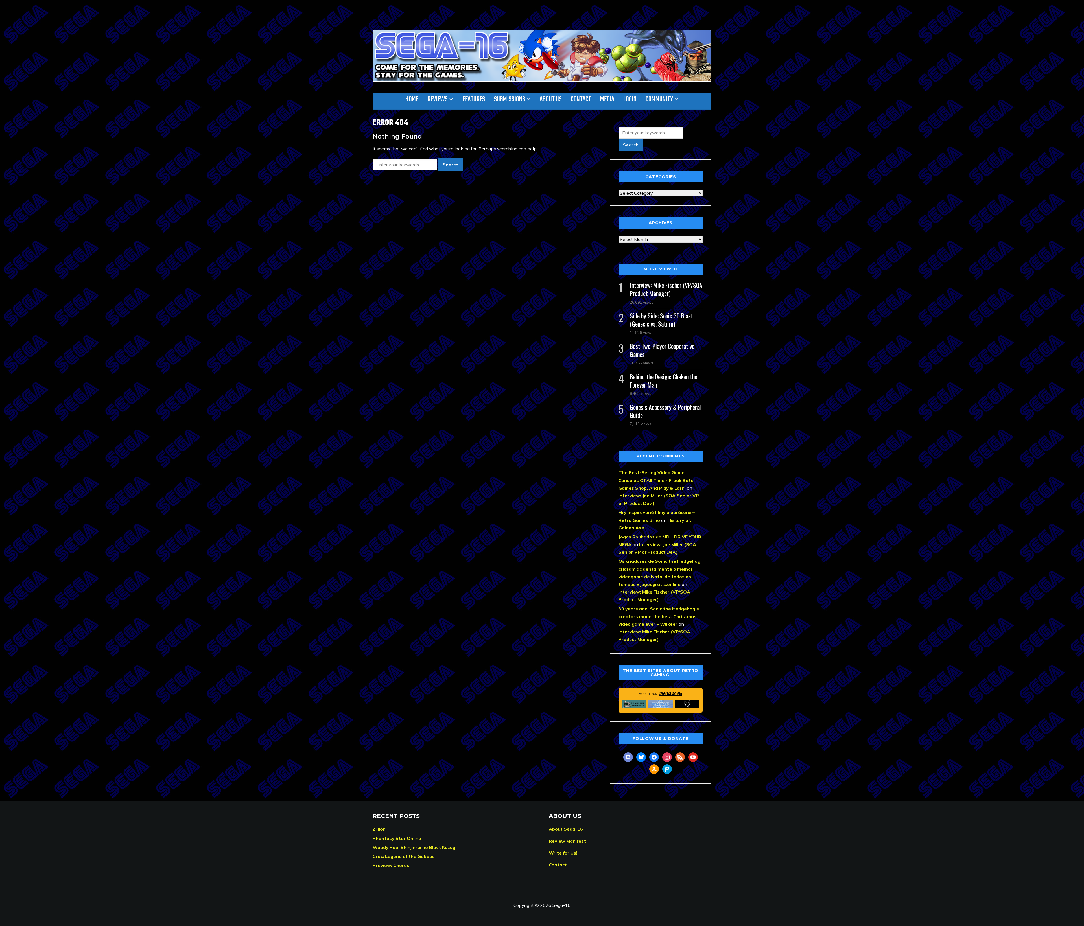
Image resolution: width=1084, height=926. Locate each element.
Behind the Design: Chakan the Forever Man (663, 380)
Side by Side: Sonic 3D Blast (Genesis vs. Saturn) (661, 319)
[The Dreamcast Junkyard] (660, 704)
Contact (581, 99)
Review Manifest (567, 841)
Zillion (379, 829)
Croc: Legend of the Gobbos (404, 856)
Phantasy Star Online (397, 838)
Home (411, 99)
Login (630, 99)
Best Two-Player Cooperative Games (662, 350)
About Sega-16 (566, 829)
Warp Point (670, 694)
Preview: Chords (391, 865)
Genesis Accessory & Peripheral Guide (665, 411)
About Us (551, 99)
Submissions (509, 99)
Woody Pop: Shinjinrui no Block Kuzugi (414, 847)
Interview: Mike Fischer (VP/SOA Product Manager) (666, 289)
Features (473, 99)
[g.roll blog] (687, 704)
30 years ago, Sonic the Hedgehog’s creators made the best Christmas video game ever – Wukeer (659, 616)
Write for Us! (563, 853)
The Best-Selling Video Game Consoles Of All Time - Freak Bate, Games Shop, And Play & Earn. (657, 480)
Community (659, 99)
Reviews (437, 99)
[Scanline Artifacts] (634, 704)
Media (607, 99)
